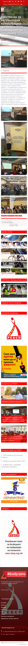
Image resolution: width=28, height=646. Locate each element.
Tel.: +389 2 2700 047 (9, 634)
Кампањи (3, 607)
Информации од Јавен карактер (9, 618)
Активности (10, 42)
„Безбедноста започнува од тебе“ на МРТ (12, 401)
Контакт (3, 614)
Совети (20, 215)
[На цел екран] (25, 296)
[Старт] (3, 296)
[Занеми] (23, 296)
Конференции (17, 42)
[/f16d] (13, 1)
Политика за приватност (7, 616)
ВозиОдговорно (11, 215)
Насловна (3, 42)
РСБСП (16, 215)
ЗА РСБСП (3, 602)
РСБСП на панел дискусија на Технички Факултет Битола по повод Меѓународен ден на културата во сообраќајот (13, 438)
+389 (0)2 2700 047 (12, 4)
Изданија (3, 611)
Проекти (3, 605)
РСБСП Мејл (21, 642)
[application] (14, 290)
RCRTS (25, 644)
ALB (21, 4)
